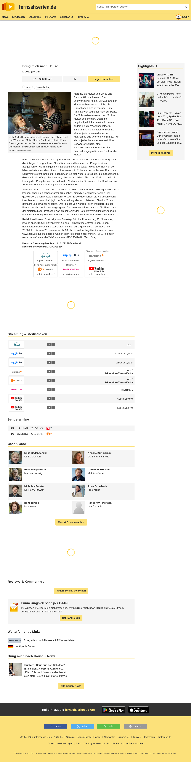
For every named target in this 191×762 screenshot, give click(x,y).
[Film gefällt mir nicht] (75, 79)
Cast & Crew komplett (71, 522)
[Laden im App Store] (138, 709)
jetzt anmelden (71, 617)
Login (185, 17)
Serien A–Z (66, 17)
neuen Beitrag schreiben (71, 590)
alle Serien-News (71, 686)
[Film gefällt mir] (42, 79)
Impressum (150, 737)
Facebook (117, 743)
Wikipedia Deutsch (26, 646)
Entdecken (18, 17)
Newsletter (109, 737)
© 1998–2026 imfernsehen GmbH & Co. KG (41, 737)
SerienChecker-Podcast (89, 737)
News (5, 17)
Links (107, 743)
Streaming (35, 17)
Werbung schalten (92, 743)
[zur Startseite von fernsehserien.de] (8, 6)
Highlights (146, 66)
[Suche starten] (186, 7)
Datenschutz (164, 737)
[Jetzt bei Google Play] (113, 709)
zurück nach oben (134, 743)
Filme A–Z (83, 17)
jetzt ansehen (105, 79)
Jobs (78, 743)
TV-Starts (50, 17)
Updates (70, 737)
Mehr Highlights (160, 152)
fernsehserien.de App (80, 709)
